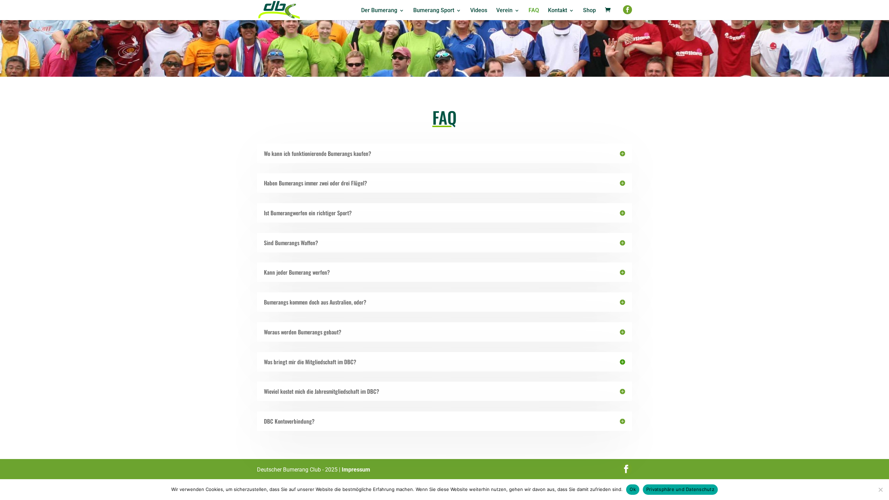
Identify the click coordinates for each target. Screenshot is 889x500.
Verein (504, 11)
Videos (478, 11)
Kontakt (557, 11)
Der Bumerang (379, 11)
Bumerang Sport (433, 11)
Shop (589, 11)
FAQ (534, 11)
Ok (633, 489)
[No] (880, 489)
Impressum (356, 469)
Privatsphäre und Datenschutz (680, 489)
